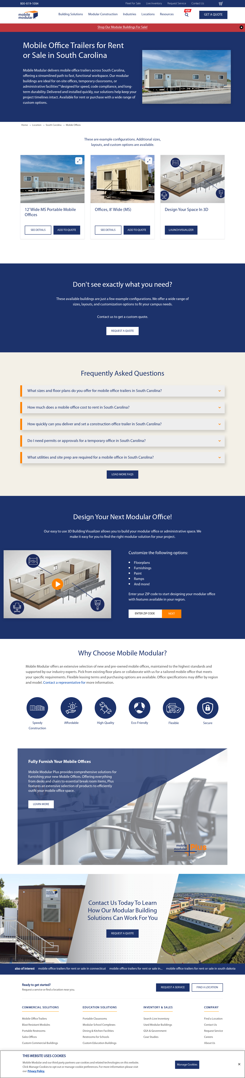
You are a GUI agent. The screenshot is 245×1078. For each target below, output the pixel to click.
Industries (129, 14)
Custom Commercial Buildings (40, 1043)
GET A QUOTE (213, 14)
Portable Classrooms (95, 1018)
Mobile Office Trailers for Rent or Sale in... (135, 968)
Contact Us (198, 3)
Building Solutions (70, 14)
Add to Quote (66, 230)
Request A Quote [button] (122, 331)
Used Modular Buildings (157, 1025)
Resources (167, 14)
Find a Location (213, 1018)
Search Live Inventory (156, 1018)
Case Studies (150, 1037)
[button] (52, 179)
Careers (208, 1037)
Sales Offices (29, 1037)
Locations (148, 14)
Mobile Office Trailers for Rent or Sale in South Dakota (200, 968)
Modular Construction (103, 14)
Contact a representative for (64, 683)
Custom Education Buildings (99, 1043)
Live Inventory (154, 3)
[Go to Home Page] (28, 14)
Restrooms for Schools (96, 1037)
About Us (209, 1043)
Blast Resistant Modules (36, 1025)
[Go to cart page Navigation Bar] (221, 3)
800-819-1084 (29, 3)
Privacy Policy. (36, 1071)
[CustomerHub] (211, 3)
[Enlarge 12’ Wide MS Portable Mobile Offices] (78, 160)
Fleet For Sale (133, 3)
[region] (122, 1064)
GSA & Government (154, 1031)
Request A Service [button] (173, 987)
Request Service (177, 3)
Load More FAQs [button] (122, 474)
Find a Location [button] (207, 987)
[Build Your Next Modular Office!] (57, 584)
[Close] (239, 1064)
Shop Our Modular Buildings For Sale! (122, 27)
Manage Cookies (187, 1064)
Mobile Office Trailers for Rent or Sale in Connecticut (72, 968)
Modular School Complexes (99, 1025)
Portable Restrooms (33, 1031)
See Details (38, 230)
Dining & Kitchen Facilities (98, 1031)
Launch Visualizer (181, 230)
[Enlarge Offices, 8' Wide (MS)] (148, 160)
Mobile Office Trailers (34, 1018)
